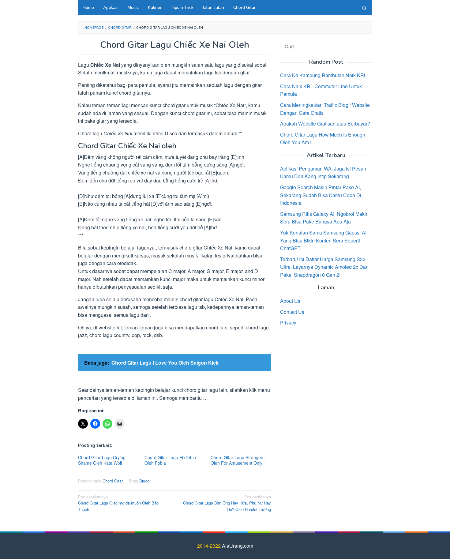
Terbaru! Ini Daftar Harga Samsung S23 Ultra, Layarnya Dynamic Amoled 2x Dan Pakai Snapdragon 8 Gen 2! (324, 266)
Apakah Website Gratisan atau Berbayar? (325, 123)
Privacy (288, 322)
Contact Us (292, 311)
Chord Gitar (113, 481)
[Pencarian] (364, 7)
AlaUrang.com (237, 545)
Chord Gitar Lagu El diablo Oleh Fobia (170, 460)
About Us (290, 300)
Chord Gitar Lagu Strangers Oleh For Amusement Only (237, 460)
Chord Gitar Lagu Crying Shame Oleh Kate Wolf (102, 460)
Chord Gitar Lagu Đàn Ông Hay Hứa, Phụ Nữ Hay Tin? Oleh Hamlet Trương (227, 503)
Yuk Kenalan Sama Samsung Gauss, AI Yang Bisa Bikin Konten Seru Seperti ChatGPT (323, 240)
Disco (144, 481)
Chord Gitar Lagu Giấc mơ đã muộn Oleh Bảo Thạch (118, 503)
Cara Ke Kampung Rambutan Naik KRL (323, 75)
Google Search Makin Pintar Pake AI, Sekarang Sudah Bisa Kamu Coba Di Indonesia (320, 195)
